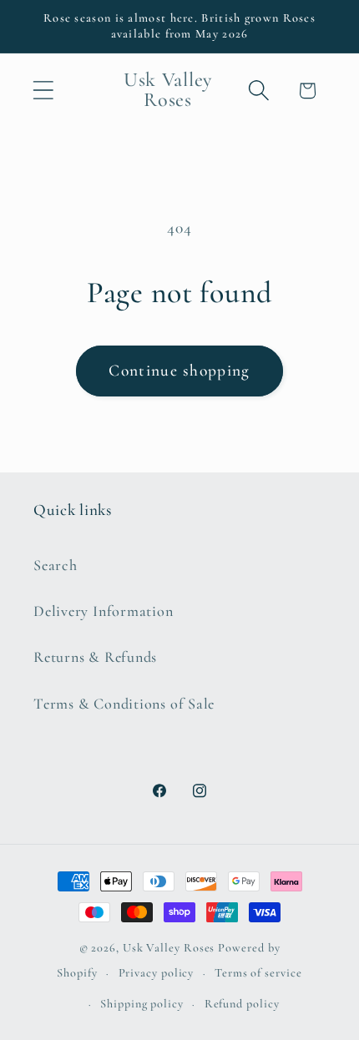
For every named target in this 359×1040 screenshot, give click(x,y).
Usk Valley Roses (169, 948)
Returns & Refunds (95, 657)
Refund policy (242, 1004)
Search (55, 565)
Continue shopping (179, 371)
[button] (43, 90)
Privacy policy (157, 973)
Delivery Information (103, 611)
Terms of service (258, 973)
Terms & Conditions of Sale (124, 703)
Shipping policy (142, 1004)
